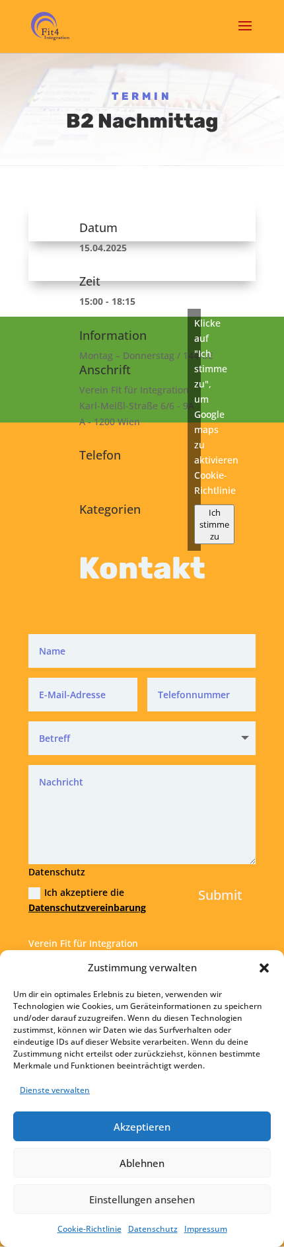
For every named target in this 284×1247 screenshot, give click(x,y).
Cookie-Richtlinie (89, 1228)
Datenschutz (153, 1228)
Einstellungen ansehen (142, 1199)
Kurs (89, 545)
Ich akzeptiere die (82, 900)
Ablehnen (142, 1163)
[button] (264, 968)
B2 (84, 529)
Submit (220, 895)
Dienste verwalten (55, 1090)
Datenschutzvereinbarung (87, 907)
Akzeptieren (142, 1126)
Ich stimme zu (214, 524)
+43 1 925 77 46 (113, 475)
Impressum (205, 1228)
